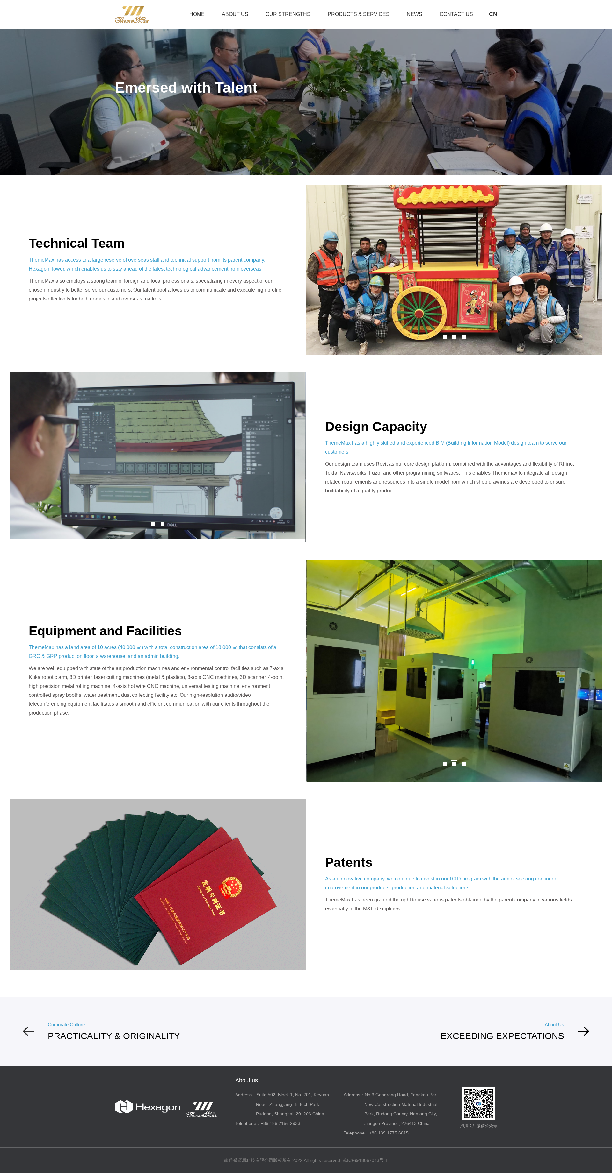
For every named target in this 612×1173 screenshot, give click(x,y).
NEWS (414, 14)
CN (493, 14)
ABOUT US (235, 14)
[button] (444, 337)
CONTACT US (456, 14)
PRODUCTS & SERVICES (359, 14)
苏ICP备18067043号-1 (365, 1160)
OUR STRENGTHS (288, 14)
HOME (197, 14)
